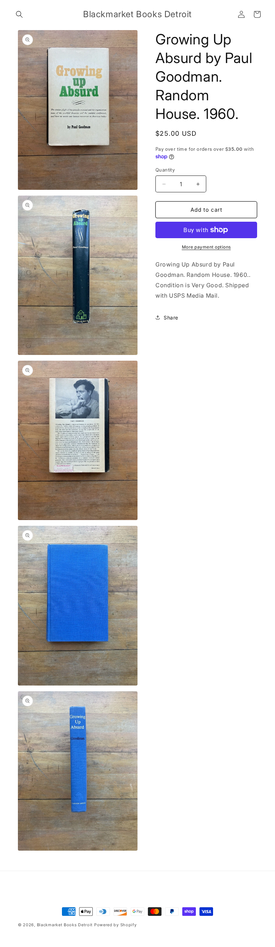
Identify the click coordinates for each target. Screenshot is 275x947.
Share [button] (171, 317)
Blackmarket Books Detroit (65, 924)
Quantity (165, 170)
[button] (19, 14)
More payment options (206, 247)
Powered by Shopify (115, 924)
